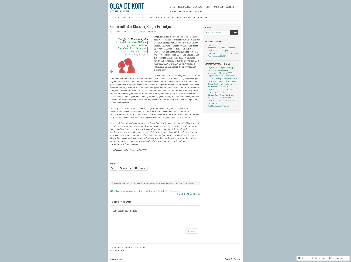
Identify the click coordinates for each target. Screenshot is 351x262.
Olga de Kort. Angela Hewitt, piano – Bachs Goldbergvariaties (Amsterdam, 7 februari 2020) (223, 70)
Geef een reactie (148, 32)
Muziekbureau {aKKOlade (190, 7)
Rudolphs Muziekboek (188, 194)
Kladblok (201, 18)
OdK (134, 32)
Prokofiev (173, 183)
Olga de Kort (127, 6)
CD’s (179, 17)
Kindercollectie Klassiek (156, 183)
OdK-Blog (115, 17)
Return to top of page (117, 259)
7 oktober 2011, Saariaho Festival (221, 48)
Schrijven (218, 7)
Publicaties (127, 18)
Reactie (191, 231)
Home (172, 7)
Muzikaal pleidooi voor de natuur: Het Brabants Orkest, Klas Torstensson (146, 191)
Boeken (171, 17)
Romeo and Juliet (186, 183)
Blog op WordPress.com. (233, 259)
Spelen (172, 12)
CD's (127, 183)
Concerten (140, 18)
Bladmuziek (189, 17)
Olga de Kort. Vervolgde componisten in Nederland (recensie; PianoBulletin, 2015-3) (223, 53)
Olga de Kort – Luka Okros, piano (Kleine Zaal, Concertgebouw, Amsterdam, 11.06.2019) (222, 84)
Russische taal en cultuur (191, 12)
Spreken (229, 7)
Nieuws (208, 7)
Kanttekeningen (156, 18)
